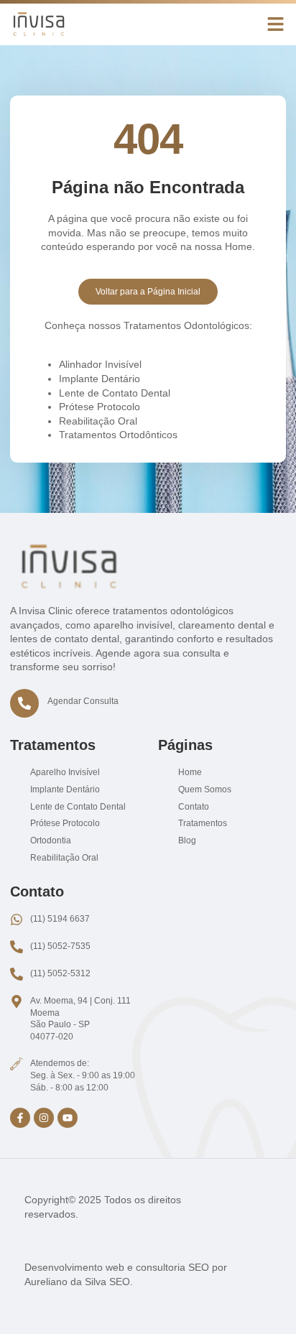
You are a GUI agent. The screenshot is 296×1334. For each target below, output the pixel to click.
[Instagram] (44, 1118)
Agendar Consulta (83, 701)
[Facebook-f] (20, 1118)
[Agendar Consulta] (24, 703)
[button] (276, 24)
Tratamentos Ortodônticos (118, 434)
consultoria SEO (172, 1267)
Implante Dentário (99, 378)
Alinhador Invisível (100, 364)
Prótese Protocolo (99, 406)
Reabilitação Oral (98, 421)
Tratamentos (53, 745)
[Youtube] (67, 1118)
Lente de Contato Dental (114, 393)
